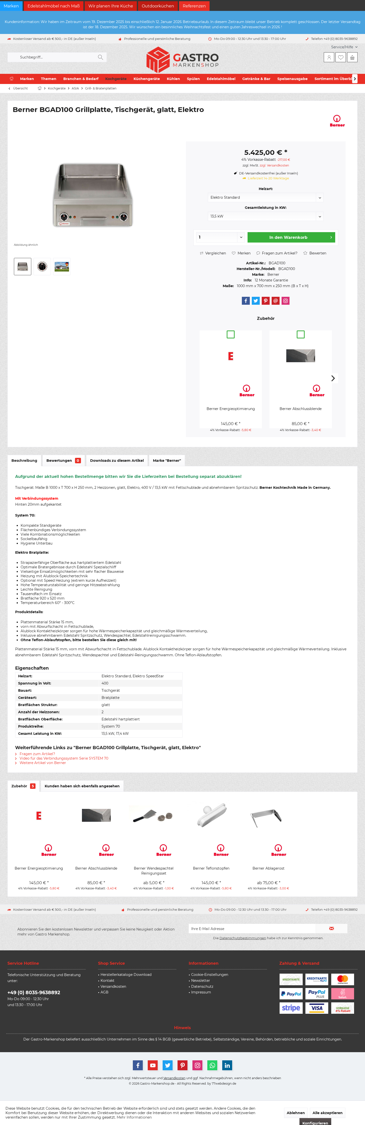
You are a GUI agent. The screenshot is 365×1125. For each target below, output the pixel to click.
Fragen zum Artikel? (279, 253)
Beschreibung (24, 460)
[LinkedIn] (227, 1065)
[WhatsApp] (212, 1065)
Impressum (201, 992)
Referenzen (194, 6)
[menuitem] (343, 47)
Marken (11, 6)
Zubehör (22, 786)
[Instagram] (286, 301)
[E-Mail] (276, 301)
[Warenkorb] (352, 57)
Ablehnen (296, 1113)
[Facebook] (246, 301)
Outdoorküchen (158, 6)
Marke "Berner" (167, 460)
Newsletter (200, 980)
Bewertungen (62, 460)
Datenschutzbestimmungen (242, 938)
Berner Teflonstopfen (211, 868)
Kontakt (107, 980)
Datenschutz (202, 986)
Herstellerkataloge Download (126, 974)
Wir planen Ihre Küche (110, 6)
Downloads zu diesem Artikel (117, 460)
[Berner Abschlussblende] (300, 355)
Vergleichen (215, 253)
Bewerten (317, 253)
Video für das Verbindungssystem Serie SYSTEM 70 (63, 758)
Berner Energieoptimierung (231, 409)
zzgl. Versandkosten (274, 165)
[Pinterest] (266, 301)
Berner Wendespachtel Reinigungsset (154, 871)
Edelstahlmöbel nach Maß (54, 6)
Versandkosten (113, 986)
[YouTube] (153, 1065)
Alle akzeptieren (328, 1113)
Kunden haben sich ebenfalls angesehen (82, 786)
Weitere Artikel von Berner (42, 763)
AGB (105, 992)
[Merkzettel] (340, 57)
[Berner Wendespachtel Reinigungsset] (154, 815)
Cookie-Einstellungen (209, 974)
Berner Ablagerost (269, 868)
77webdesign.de (224, 1083)
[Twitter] (256, 301)
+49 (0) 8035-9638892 (33, 992)
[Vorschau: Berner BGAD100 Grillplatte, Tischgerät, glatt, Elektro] (22, 266)
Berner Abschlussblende (301, 409)
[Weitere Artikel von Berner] (337, 121)
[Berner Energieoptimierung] (231, 355)
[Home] (11, 79)
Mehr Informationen (134, 1117)
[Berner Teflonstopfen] (211, 815)
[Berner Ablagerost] (268, 815)
